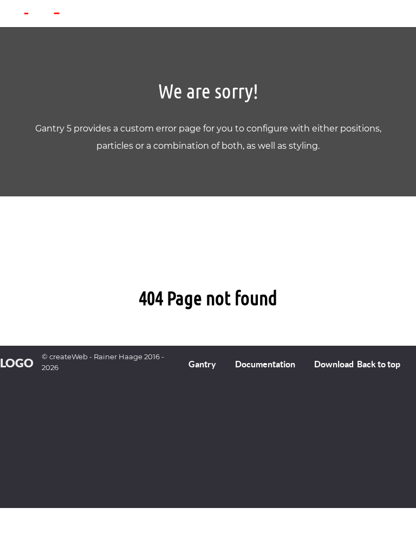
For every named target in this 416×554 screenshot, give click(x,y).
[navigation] (14, 19)
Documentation (265, 364)
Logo (17, 363)
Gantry (202, 364)
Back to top (379, 364)
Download (334, 364)
